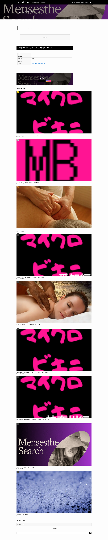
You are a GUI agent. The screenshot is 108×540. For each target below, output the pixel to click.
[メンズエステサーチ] (23, 2)
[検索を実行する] (90, 533)
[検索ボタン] (90, 2)
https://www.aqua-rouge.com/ (38, 63)
